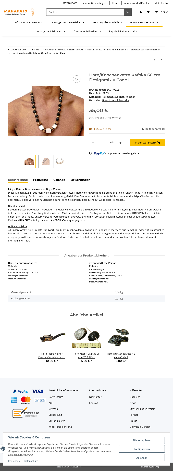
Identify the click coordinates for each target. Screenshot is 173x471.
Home (115, 3)
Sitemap (53, 408)
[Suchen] (128, 12)
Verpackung (55, 414)
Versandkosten (57, 420)
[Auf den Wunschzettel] (76, 79)
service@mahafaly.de (95, 3)
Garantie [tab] (59, 179)
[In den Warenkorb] (11, 71)
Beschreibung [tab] (18, 179)
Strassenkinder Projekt (142, 408)
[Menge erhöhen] (120, 142)
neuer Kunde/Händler (136, 3)
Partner (134, 414)
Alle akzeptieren (142, 440)
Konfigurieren (142, 449)
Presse (133, 420)
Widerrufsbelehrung (60, 426)
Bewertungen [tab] (80, 179)
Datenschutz (31, 461)
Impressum (14, 461)
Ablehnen (141, 457)
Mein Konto (161, 3)
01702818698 (70, 3)
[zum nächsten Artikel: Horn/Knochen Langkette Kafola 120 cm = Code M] (161, 59)
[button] (140, 12)
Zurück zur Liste (18, 49)
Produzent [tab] (40, 179)
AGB (51, 403)
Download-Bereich (140, 426)
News (133, 403)
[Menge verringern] (93, 142)
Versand (116, 118)
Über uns (135, 396)
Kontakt (93, 403)
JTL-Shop (155, 466)
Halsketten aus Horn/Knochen (118, 96)
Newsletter (95, 396)
